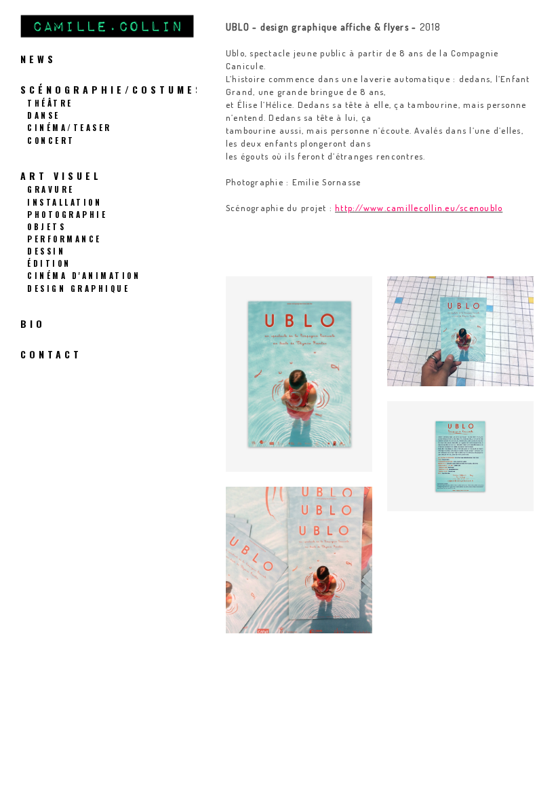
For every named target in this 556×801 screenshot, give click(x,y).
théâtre (50, 103)
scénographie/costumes (112, 89)
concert (51, 140)
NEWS (38, 59)
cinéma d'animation (83, 275)
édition (49, 263)
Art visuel (61, 175)
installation (64, 202)
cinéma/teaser (69, 127)
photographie (67, 214)
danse (43, 115)
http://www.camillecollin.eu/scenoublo (418, 207)
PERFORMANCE (64, 238)
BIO (32, 323)
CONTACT (51, 354)
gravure (51, 189)
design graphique (78, 288)
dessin (46, 251)
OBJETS (46, 226)
